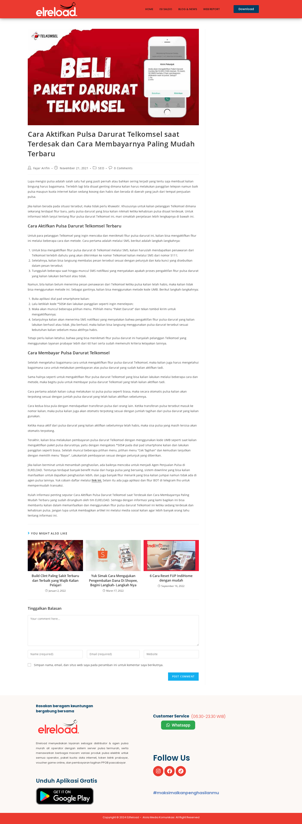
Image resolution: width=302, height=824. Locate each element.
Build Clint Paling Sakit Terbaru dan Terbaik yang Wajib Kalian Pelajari (55, 580)
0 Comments (123, 168)
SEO (101, 168)
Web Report (211, 9)
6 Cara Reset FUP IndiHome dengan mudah (171, 578)
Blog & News (187, 9)
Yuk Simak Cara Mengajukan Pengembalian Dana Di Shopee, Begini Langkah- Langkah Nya (113, 580)
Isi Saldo (165, 9)
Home (149, 9)
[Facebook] (169, 771)
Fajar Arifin (41, 168)
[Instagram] (158, 771)
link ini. (97, 480)
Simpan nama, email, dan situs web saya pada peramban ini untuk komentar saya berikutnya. (98, 665)
